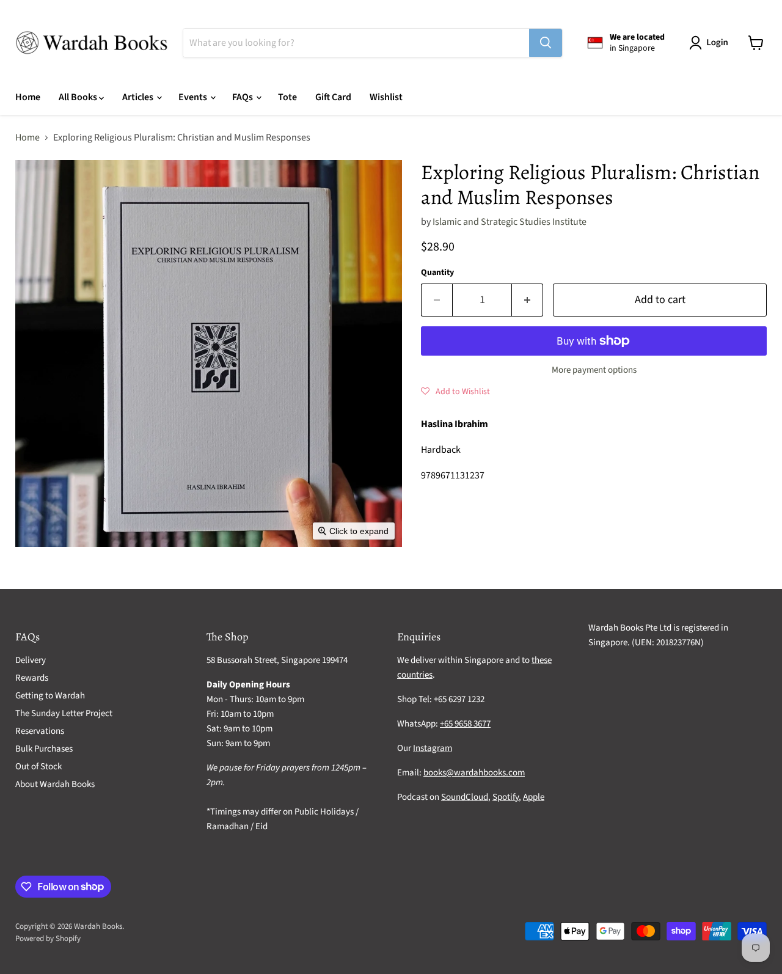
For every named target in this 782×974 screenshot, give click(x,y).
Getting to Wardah (50, 695)
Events (193, 97)
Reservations (39, 731)
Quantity (437, 272)
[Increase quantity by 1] (527, 300)
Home (27, 97)
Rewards (31, 678)
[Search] (545, 43)
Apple (533, 797)
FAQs (243, 97)
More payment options (594, 370)
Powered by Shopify (48, 938)
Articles (138, 97)
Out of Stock (38, 766)
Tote (287, 97)
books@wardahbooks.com (474, 772)
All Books (79, 97)
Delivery (30, 660)
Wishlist (386, 97)
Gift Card (333, 97)
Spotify (505, 797)
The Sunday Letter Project (63, 713)
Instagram (432, 748)
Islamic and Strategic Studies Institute (509, 222)
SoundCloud (464, 797)
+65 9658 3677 (465, 723)
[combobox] (356, 43)
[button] (711, 42)
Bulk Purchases (44, 748)
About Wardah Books (55, 784)
